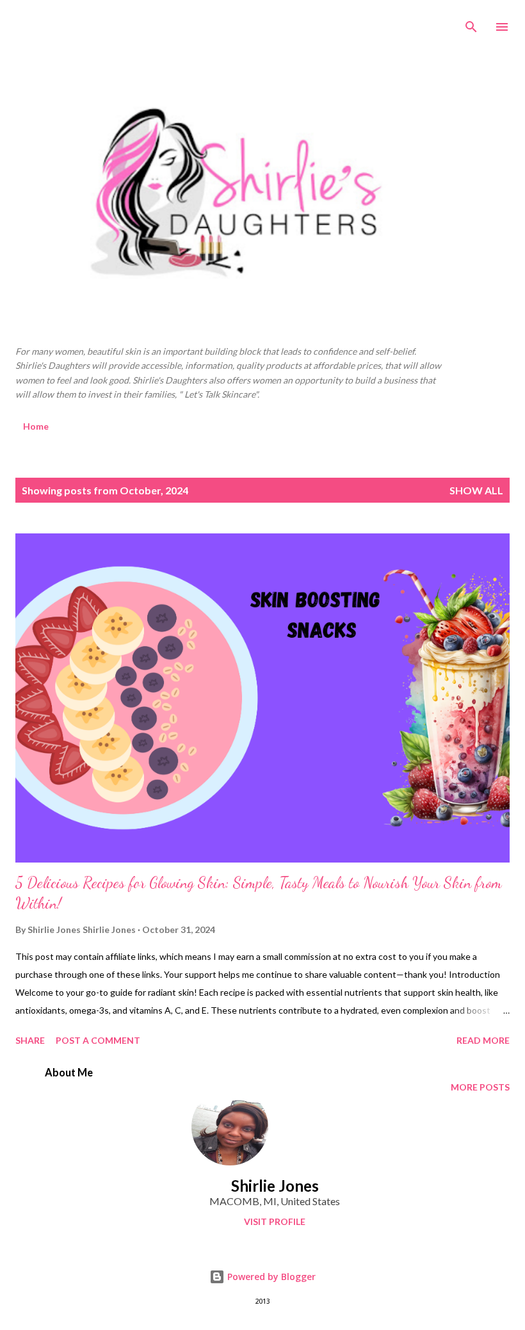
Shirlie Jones (275, 1185)
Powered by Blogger (270, 1276)
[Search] (471, 23)
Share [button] (30, 1040)
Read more (483, 1040)
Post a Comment (98, 1040)
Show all (476, 490)
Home (36, 426)
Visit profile (274, 1221)
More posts (480, 1087)
